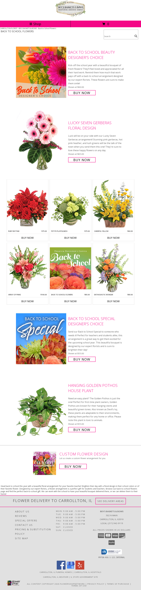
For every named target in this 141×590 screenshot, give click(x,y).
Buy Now (81, 92)
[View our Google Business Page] (70, 568)
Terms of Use (79, 585)
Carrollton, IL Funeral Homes (56, 572)
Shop (37, 24)
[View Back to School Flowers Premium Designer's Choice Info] (70, 268)
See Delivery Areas (110, 501)
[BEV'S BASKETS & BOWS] (70, 16)
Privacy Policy (95, 584)
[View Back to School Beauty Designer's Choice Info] (41, 72)
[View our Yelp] (79, 568)
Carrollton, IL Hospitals (87, 572)
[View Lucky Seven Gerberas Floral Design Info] (41, 141)
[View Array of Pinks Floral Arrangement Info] (27, 268)
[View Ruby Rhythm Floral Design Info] (27, 205)
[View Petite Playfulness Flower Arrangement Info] (70, 205)
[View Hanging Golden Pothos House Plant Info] (41, 407)
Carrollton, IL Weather (56, 577)
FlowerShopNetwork (72, 584)
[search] (136, 36)
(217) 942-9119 (115, 523)
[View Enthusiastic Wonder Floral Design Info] (113, 268)
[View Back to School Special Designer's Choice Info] (41, 338)
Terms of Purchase (118, 584)
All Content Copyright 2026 (43, 584)
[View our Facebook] (61, 568)
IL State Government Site (84, 577)
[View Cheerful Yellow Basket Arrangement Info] (113, 205)
